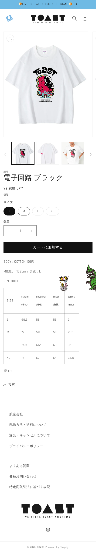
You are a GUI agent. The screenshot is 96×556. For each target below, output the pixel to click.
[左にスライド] (5, 154)
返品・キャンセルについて (29, 435)
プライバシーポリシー (26, 446)
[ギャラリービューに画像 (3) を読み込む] (73, 153)
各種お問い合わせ (23, 476)
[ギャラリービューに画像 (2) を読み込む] (48, 153)
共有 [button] (11, 385)
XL (54, 212)
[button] (9, 18)
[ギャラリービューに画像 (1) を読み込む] (22, 153)
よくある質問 (19, 466)
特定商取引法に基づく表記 (29, 487)
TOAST (41, 547)
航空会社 (16, 414)
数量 (6, 221)
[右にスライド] (91, 154)
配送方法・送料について (28, 425)
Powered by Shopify (57, 547)
